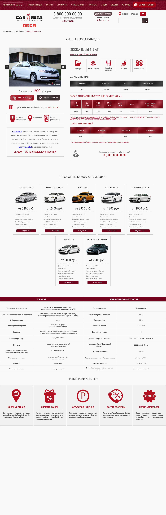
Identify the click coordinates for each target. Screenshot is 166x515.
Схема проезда (67, 21)
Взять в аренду (25, 98)
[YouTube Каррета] (34, 26)
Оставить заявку (146, 5)
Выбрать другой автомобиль (83, 54)
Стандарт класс (20, 32)
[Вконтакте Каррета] (31, 26)
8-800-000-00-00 (67, 14)
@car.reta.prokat (25, 147)
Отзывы (114, 5)
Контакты (126, 5)
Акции (104, 5)
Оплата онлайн (77, 5)
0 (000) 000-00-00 (51, 98)
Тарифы (49, 5)
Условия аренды (35, 5)
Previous (7, 67)
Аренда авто (8, 32)
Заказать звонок (104, 14)
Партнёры (93, 5)
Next (63, 67)
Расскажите (17, 131)
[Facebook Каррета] (24, 26)
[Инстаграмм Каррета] (27, 26)
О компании (62, 5)
